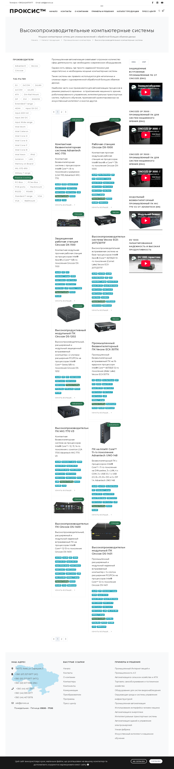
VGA (40, 196)
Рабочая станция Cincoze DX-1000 (103, 146)
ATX (17, 94)
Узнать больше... (64, 205)
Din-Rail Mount (31, 94)
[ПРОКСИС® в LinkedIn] (157, 2)
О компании (81, 11)
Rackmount (36, 187)
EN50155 (36, 99)
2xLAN (38, 85)
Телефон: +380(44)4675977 (21, 3)
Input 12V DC (32, 108)
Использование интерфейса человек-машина (137, 708)
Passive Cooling (23, 177)
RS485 (29, 191)
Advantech (20, 66)
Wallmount (29, 201)
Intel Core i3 (21, 136)
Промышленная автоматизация (130, 703)
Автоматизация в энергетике (129, 712)
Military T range (22, 173)
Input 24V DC (21, 117)
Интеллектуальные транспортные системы (136, 716)
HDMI (18, 108)
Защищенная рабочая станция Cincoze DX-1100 (66, 241)
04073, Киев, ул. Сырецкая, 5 (29, 668)
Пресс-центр (149, 11)
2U (16, 85)
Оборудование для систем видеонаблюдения (138, 690)
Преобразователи (72, 694)
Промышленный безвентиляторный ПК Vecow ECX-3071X (105, 346)
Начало (53, 11)
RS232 (18, 191)
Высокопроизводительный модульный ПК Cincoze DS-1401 (110, 550)
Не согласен (139, 761)
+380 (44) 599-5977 (23, 693)
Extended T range (24, 104)
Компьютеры (69, 681)
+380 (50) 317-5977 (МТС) (26, 678)
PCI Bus (19, 182)
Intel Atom (20, 127)
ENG (134, 62)
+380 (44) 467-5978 (23, 697)
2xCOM (26, 85)
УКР (144, 62)
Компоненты (69, 686)
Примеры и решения (103, 11)
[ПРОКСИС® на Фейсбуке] (152, 2)
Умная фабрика (122, 729)
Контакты (66, 11)
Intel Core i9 (21, 150)
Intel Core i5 (21, 140)
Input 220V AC (22, 113)
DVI (25, 99)
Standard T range (23, 196)
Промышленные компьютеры (77, 40)
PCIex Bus (33, 182)
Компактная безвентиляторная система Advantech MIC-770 (68, 149)
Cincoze (19, 70)
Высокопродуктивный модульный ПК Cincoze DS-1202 (70, 333)
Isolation (19, 159)
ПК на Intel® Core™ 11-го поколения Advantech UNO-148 (104, 452)
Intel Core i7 (21, 145)
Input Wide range (23, 122)
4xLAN (31, 90)
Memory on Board (24, 164)
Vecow (34, 66)
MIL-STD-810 (21, 168)
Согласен (155, 761)
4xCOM (18, 90)
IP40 (33, 154)
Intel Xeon (20, 154)
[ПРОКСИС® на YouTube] (162, 2)
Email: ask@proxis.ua (44, 3)
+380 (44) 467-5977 (25, 688)
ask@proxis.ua (22, 703)
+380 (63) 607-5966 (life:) (25, 683)
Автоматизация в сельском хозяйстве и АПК (136, 677)
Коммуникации (70, 690)
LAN (31, 159)
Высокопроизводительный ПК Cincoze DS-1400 (73, 525)
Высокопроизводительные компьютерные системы (118, 40)
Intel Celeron (21, 131)
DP (16, 99)
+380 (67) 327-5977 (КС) (26, 674)
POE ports (20, 187)
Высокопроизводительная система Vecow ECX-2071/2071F (110, 239)
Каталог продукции (128, 11)
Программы (68, 699)
